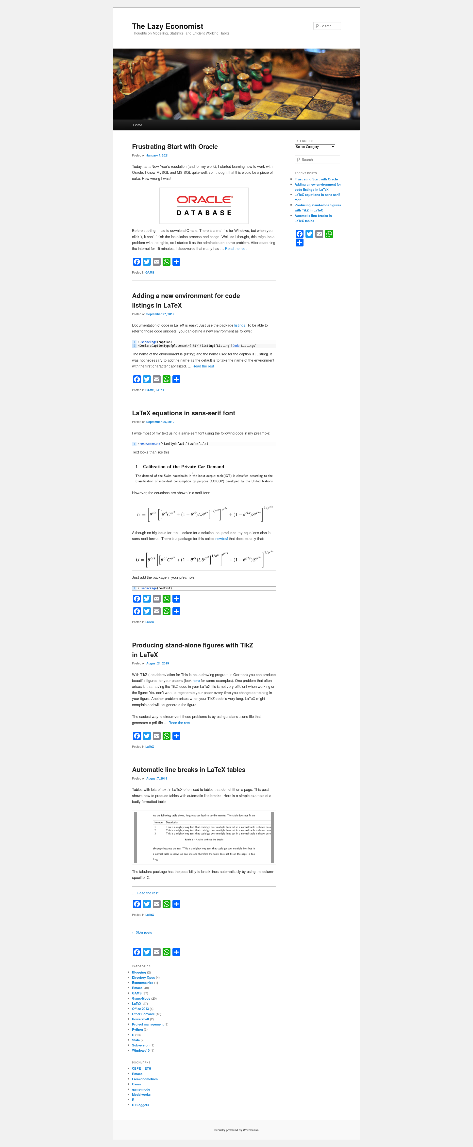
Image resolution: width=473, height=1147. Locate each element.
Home (137, 124)
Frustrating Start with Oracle (175, 146)
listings (239, 325)
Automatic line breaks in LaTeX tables (188, 769)
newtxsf (221, 538)
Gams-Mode (141, 998)
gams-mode (141, 1089)
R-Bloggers (140, 1104)
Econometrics (142, 982)
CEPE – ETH (141, 1068)
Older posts (142, 932)
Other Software (143, 1013)
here (196, 680)
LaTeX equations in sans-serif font (183, 412)
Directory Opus (143, 977)
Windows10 (141, 1050)
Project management (148, 1024)
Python (137, 1029)
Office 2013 (140, 1008)
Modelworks (141, 1094)
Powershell (140, 1019)
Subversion (141, 1045)
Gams (136, 1084)
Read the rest (236, 248)
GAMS (149, 272)
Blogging (139, 972)
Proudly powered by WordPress (236, 1130)
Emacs (137, 987)
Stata (136, 1040)
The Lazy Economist (167, 25)
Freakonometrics (145, 1079)
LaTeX (160, 390)
